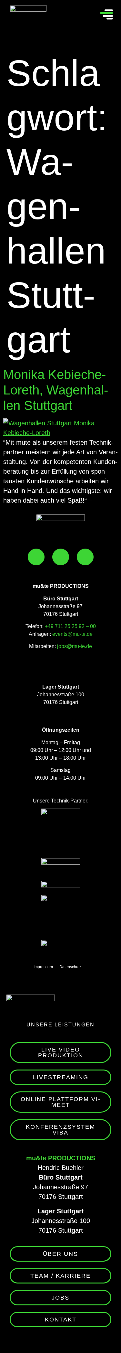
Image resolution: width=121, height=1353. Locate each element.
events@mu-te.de (72, 634)
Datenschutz (70, 967)
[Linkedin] (85, 557)
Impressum (43, 967)
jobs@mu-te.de (74, 646)
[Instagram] (60, 557)
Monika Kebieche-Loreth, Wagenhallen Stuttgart (55, 389)
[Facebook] (36, 557)
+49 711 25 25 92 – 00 (70, 626)
